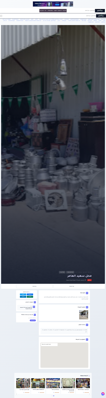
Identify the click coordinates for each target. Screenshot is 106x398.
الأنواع (32, 19)
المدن (104, 20)
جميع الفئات (64, 20)
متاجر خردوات (69, 272)
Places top (103, 19)
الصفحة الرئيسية (15, 19)
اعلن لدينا (42, 10)
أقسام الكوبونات (83, 19)
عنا (45, 10)
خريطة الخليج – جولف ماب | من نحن (49, 20)
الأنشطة (50, 10)
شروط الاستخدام (12, 20)
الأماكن (36, 19)
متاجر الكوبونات (91, 22)
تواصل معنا (84, 20)
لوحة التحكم (97, 22)
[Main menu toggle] (1, 16)
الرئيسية (64, 10)
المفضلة (95, 20)
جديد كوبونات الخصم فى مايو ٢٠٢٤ (74, 20)
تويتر (23, 294)
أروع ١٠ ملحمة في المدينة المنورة (93, 19)
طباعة (34, 286)
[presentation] (16, 394)
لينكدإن (23, 296)
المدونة (100, 20)
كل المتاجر (103, 22)
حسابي (58, 20)
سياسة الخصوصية (20, 20)
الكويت (55, 10)
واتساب (30, 296)
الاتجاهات (71, 286)
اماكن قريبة (90, 20)
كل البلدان (5, 20)
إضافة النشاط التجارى (74, 19)
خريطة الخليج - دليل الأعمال (90, 10)
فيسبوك (29, 294)
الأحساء (61, 272)
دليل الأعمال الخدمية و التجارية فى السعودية (33, 20)
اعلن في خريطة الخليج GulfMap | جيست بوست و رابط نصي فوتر (51, 19)
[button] (54, 395)
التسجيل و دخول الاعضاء (24, 19)
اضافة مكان (66, 19)
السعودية (60, 10)
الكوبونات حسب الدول (6, 19)
